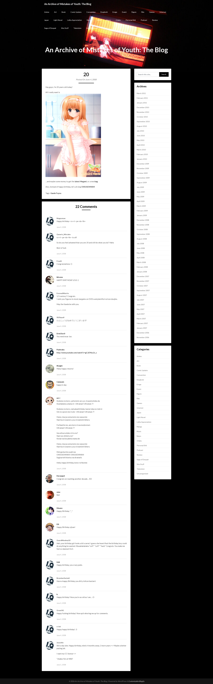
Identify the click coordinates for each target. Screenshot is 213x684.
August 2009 (142, 182)
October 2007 (142, 286)
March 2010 (141, 150)
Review (155, 20)
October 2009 (142, 173)
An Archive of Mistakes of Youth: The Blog (67, 3)
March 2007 (141, 319)
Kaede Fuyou (56, 193)
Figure (134, 12)
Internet (163, 12)
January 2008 (142, 272)
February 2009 (142, 211)
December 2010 (143, 107)
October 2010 (142, 117)
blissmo (60, 277)
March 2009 (141, 206)
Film (142, 12)
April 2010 (141, 145)
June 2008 (141, 248)
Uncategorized (92, 28)
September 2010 (143, 121)
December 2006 (143, 333)
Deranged (61, 476)
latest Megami (81, 181)
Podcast (144, 20)
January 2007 (142, 328)
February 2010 (142, 154)
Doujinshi (104, 12)
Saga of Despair (50, 28)
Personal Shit (131, 20)
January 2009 (142, 215)
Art (55, 12)
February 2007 (142, 323)
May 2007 (140, 309)
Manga (89, 20)
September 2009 (143, 178)
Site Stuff (65, 28)
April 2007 (141, 314)
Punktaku (60, 350)
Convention (91, 12)
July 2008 (140, 243)
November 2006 (143, 337)
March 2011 (141, 93)
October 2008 (142, 229)
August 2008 (142, 239)
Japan (46, 20)
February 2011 (142, 98)
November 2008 (143, 225)
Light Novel (58, 20)
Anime (46, 12)
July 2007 (140, 300)
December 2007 (143, 276)
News (108, 20)
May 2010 (140, 140)
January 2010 (142, 159)
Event (124, 12)
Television (77, 28)
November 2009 (143, 168)
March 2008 (141, 262)
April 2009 (141, 201)
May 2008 (140, 253)
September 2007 (143, 290)
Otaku (118, 20)
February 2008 (142, 267)
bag (96, 181)
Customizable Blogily (136, 681)
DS (58, 524)
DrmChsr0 (61, 333)
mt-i (58, 398)
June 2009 (141, 192)
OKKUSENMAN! (88, 187)
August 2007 (142, 295)
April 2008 (141, 258)
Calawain (60, 382)
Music (99, 20)
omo (58, 492)
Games (152, 12)
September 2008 (143, 234)
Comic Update (76, 12)
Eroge (115, 12)
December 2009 (143, 164)
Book (64, 12)
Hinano (59, 508)
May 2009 (140, 197)
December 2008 (143, 220)
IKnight (60, 366)
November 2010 (143, 112)
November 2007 (143, 281)
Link (58, 562)
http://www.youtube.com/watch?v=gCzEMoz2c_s (77, 353)
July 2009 (140, 187)
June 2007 (141, 304)
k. (57, 594)
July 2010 (140, 131)
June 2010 (141, 136)
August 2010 (142, 126)
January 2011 (142, 103)
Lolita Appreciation (74, 20)
